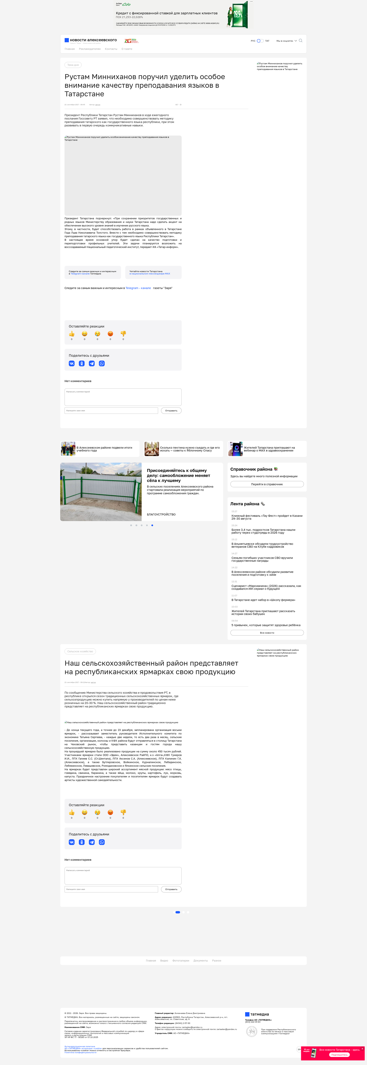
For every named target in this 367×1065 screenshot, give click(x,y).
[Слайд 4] (147, 525)
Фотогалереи (180, 960)
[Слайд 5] (152, 525)
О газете (127, 48)
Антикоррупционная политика (80, 1046)
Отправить (171, 410)
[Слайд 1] (131, 525)
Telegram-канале (80, 273)
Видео (164, 960)
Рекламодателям (90, 48)
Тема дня (73, 64)
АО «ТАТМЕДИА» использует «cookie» (83, 1048)
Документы (201, 960)
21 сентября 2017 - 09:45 (75, 104)
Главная (70, 48)
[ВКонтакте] (72, 363)
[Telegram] (92, 363)
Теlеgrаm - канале (139, 288)
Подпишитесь (339, 1054)
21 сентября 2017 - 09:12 (75, 682)
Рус (253, 41)
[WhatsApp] (102, 363)
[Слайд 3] (141, 525)
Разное (216, 960)
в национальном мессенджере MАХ (150, 273)
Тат (267, 41)
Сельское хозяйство (80, 651)
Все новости (267, 632)
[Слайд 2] (136, 525)
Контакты (111, 48)
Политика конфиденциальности (80, 1052)
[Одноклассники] (82, 363)
